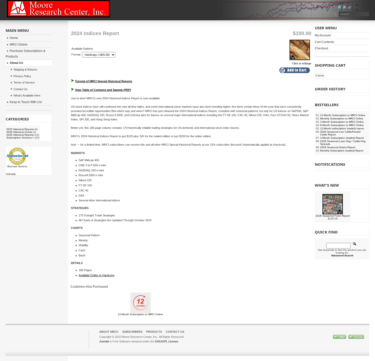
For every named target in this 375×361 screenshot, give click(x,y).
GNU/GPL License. (167, 341)
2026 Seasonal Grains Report (337, 147)
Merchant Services (17, 166)
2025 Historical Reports (20, 129)
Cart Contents (324, 42)
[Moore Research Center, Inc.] (58, 8)
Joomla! (104, 341)
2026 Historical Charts (19, 132)
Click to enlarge (301, 63)
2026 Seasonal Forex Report (333, 215)
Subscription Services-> (20, 137)
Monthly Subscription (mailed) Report (341, 150)
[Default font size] (345, 7)
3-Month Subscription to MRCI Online (342, 121)
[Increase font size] (340, 7)
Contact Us (175, 331)
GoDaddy (11, 174)
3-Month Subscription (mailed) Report (342, 137)
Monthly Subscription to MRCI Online (341, 118)
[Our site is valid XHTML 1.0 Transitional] (356, 337)
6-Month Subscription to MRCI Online (342, 125)
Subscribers (132, 331)
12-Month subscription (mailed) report (342, 128)
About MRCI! (108, 331)
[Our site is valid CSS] (340, 337)
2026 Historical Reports (20, 134)
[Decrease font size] (349, 7)
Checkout (321, 48)
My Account (323, 35)
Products (154, 331)
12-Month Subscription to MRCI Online (140, 314)
